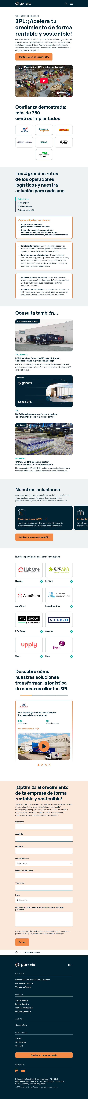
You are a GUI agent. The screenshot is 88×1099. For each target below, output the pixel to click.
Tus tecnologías (25, 206)
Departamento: (22, 858)
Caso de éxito (21, 1025)
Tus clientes (23, 199)
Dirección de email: (24, 871)
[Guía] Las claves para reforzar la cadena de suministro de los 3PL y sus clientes (36, 415)
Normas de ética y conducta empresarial (30, 1084)
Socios (18, 1038)
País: (17, 895)
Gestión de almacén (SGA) (30, 519)
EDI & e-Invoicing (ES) (24, 983)
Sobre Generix (21, 1000)
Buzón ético (59, 1081)
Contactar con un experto (44, 1055)
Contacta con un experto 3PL (34, 57)
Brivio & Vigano (50, 695)
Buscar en (66, 3)
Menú (71, 3)
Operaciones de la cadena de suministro (32, 980)
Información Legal (47, 1081)
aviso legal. (60, 934)
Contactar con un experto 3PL (34, 537)
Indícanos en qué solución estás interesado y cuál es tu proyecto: (39, 908)
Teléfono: (19, 883)
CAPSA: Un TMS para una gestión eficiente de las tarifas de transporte (34, 463)
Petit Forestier (38, 695)
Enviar (22, 942)
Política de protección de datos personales (31, 1079)
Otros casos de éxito (62, 695)
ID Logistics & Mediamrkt (26, 695)
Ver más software (23, 987)
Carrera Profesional (24, 1008)
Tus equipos (23, 202)
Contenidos (20, 1042)
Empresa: (19, 822)
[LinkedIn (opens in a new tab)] (16, 1071)
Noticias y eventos (23, 1011)
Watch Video (44, 746)
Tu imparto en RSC (26, 210)
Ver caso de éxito (26, 728)
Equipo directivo (22, 1004)
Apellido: (19, 834)
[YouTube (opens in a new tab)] (23, 1071)
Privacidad (54, 1079)
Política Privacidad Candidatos (27, 1081)
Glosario (19, 1046)
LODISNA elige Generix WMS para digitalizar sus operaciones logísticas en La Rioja (37, 359)
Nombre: (19, 846)
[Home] (16, 952)
